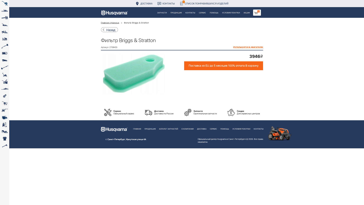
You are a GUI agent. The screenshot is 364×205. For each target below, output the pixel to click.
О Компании (187, 129)
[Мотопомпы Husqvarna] (4, 117)
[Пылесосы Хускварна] (4, 124)
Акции (247, 13)
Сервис (202, 13)
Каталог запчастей (168, 129)
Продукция (176, 13)
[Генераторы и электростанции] (4, 103)
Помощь (214, 13)
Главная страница (110, 22)
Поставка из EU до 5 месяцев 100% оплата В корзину (223, 66)
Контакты (169, 3)
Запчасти (162, 13)
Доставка (146, 3)
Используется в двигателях (248, 47)
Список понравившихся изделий (205, 3)
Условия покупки (231, 13)
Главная (137, 129)
